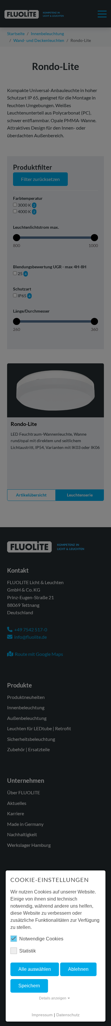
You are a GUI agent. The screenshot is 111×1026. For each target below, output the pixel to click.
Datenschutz (68, 1014)
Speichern (29, 985)
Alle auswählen (34, 969)
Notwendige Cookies (41, 938)
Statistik (27, 950)
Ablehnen (78, 969)
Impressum (42, 1014)
